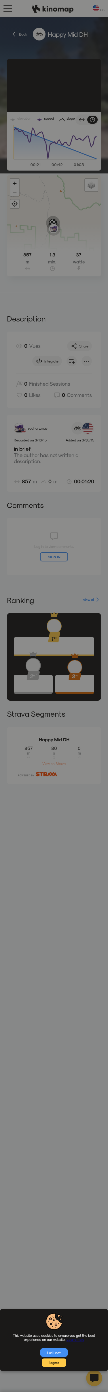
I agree (54, 1362)
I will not (54, 1353)
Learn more (75, 1339)
